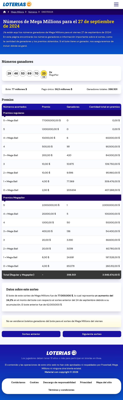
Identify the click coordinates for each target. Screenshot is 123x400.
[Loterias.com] (17, 8)
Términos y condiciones (61, 389)
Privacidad (86, 382)
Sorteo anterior (31, 334)
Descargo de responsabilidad (59, 382)
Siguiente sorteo (92, 334)
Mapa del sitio (104, 382)
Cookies (34, 382)
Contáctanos (18, 382)
